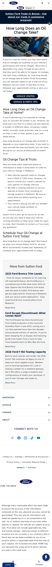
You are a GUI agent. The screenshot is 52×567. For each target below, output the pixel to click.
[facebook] (19, 438)
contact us (33, 224)
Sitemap (18, 457)
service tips (8, 218)
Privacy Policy (13, 462)
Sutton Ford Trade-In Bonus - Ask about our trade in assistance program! (26, 17)
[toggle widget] (46, 557)
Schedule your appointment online (19, 88)
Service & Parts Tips (25, 101)
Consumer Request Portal (33, 462)
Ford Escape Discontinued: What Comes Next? (25, 314)
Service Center (25, 96)
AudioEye (32, 467)
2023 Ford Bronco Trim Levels (23, 273)
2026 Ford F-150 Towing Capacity (25, 351)
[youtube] (38, 438)
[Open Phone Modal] (48, 3)
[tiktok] (32, 438)
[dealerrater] (12, 438)
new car (16, 59)
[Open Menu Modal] (3, 3)
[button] (49, 23)
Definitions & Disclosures (36, 457)
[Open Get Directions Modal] (42, 3)
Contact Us (8, 457)
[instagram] (25, 438)
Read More (10, 308)
